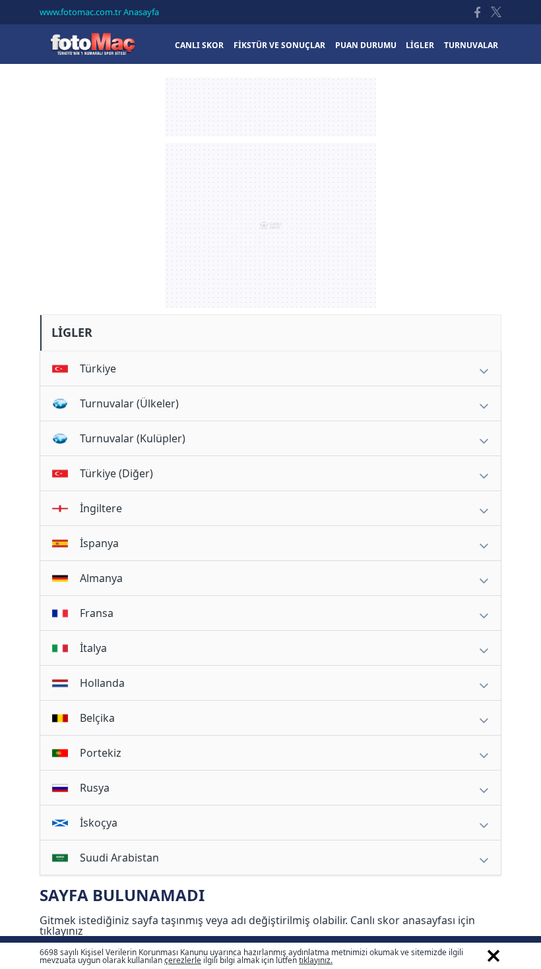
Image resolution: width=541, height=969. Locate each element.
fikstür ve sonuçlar (279, 45)
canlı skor (199, 45)
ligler (420, 45)
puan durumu (366, 45)
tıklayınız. (316, 960)
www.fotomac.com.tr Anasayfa (99, 12)
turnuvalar (471, 45)
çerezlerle (182, 960)
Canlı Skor (92, 44)
